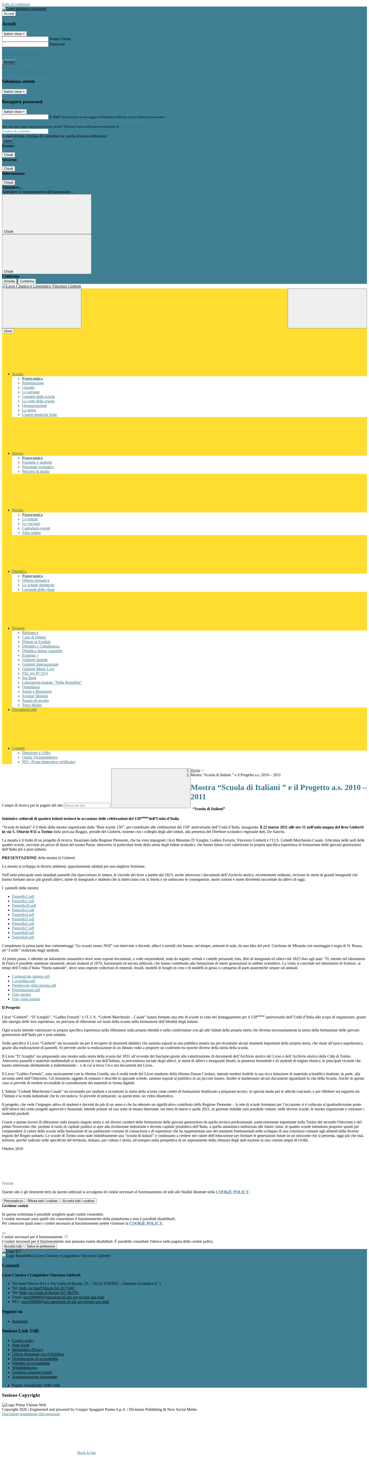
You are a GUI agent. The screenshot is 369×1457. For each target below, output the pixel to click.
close (8, 331)
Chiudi (8, 155)
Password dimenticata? (20, 53)
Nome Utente (60, 39)
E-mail (54, 117)
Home (195, 770)
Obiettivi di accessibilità (31, 1363)
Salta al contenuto (16, 4)
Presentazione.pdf (26, 990)
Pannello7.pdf (23, 928)
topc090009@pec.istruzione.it (65, 1301)
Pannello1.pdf (23, 896)
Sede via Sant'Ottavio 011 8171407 (47, 1288)
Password (57, 44)
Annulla (9, 281)
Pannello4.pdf (23, 914)
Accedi (9, 14)
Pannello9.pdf (23, 937)
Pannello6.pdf (23, 923)
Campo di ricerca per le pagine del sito (32, 805)
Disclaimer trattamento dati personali (31, 1414)
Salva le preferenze (41, 1246)
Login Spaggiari (131, 126)
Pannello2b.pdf (24, 905)
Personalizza (13, 1201)
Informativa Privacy (27, 1349)
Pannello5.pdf (23, 919)
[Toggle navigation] (41, 308)
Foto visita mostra (26, 999)
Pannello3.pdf (23, 910)
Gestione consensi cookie (32, 1372)
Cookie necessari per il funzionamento (33, 1237)
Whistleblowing (24, 1368)
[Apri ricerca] (327, 308)
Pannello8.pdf (23, 932)
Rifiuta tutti (43, 1201)
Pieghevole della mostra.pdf (34, 985)
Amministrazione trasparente (34, 1377)
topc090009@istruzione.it (63, 1297)
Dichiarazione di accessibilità (35, 1359)
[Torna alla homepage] (184, 286)
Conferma (27, 281)
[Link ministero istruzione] (24, 9)
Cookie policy (23, 1340)
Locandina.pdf (23, 981)
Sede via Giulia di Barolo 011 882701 (49, 1292)
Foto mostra (21, 994)
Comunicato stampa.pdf (31, 976)
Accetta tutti (79, 1201)
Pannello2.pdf (23, 901)
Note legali (20, 1345)
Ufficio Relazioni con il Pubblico (38, 1354)
